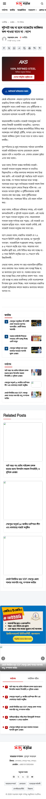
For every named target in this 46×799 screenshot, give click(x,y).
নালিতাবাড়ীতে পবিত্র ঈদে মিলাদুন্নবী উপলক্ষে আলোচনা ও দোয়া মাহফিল (24, 718)
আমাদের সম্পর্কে (11, 784)
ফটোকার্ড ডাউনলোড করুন (18, 91)
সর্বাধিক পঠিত (33, 678)
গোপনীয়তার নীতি (18, 789)
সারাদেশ (31, 10)
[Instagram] (27, 777)
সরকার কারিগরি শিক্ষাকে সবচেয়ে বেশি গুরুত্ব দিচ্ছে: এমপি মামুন (19, 339)
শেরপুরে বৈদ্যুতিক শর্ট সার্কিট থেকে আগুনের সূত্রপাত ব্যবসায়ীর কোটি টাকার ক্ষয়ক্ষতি (19, 325)
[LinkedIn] (23, 777)
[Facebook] (14, 777)
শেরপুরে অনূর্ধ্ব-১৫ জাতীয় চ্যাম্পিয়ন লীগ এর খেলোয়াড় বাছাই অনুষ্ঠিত (17, 383)
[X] (18, 777)
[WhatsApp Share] (14, 48)
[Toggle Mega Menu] (4, 3)
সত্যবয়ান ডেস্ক (13, 37)
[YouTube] (32, 777)
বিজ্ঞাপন (30, 789)
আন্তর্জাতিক (21, 10)
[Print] (29, 48)
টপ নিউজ (21, 22)
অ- (40, 48)
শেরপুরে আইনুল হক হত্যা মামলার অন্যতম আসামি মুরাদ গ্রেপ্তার (18, 351)
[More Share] (19, 48)
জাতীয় (12, 10)
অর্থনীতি (4, 22)
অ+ (34, 48)
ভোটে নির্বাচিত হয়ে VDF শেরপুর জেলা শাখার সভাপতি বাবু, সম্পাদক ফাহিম (17, 396)
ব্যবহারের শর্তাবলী (34, 784)
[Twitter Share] (9, 48)
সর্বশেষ (4, 10)
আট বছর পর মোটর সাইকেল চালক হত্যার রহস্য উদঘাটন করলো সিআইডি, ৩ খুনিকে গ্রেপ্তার (16, 373)
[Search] (42, 4)
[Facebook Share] (4, 48)
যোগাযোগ (22, 784)
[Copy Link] (24, 48)
